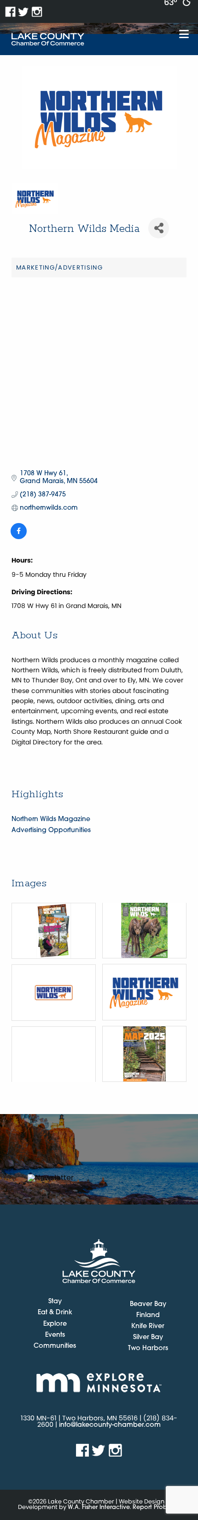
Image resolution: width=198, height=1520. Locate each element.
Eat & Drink (55, 1313)
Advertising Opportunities (51, 830)
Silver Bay (148, 1337)
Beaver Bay (148, 1304)
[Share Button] (158, 228)
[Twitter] (23, 11)
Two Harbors (148, 1348)
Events (55, 1335)
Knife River (147, 1326)
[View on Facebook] (19, 537)
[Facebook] (10, 11)
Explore (55, 1324)
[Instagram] (37, 11)
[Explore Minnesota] (99, 1382)
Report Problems (156, 1507)
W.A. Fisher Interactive (99, 1507)
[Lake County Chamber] (48, 39)
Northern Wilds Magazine (51, 819)
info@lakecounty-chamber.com (110, 1425)
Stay (55, 1302)
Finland (148, 1315)
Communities (55, 1346)
